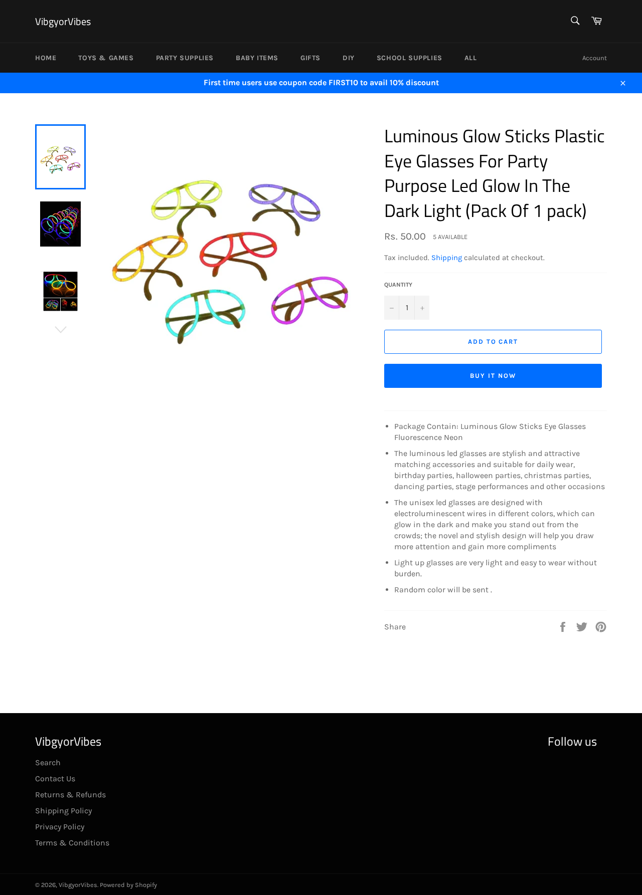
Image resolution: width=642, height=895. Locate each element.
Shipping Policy (63, 810)
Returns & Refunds (70, 794)
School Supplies (409, 58)
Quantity (398, 284)
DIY (349, 58)
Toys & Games (105, 58)
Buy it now (493, 375)
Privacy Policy (59, 826)
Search (48, 762)
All (470, 58)
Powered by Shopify (128, 884)
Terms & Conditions (72, 842)
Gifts (310, 58)
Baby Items (257, 58)
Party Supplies (185, 58)
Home (45, 58)
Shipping (446, 257)
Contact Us (55, 778)
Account (594, 58)
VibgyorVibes (63, 22)
